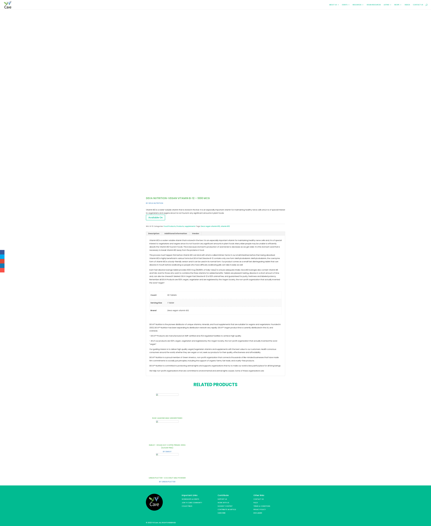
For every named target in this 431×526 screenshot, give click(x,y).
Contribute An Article (227, 509)
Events (344, 5)
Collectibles (187, 506)
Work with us (223, 503)
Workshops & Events (190, 499)
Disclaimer (257, 513)
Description (153, 233)
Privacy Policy (259, 509)
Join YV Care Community (192, 503)
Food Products (170, 226)
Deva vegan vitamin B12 (210, 226)
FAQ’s (255, 503)
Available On (155, 217)
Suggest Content (225, 506)
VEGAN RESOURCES (374, 5)
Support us (222, 499)
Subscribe (221, 513)
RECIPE (396, 5)
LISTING (386, 5)
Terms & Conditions (261, 506)
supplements (190, 226)
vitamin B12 (225, 226)
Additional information (175, 233)
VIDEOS (407, 5)
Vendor (195, 233)
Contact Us (418, 5)
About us (333, 5)
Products (180, 226)
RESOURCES (357, 5)
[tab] (154, 233)
